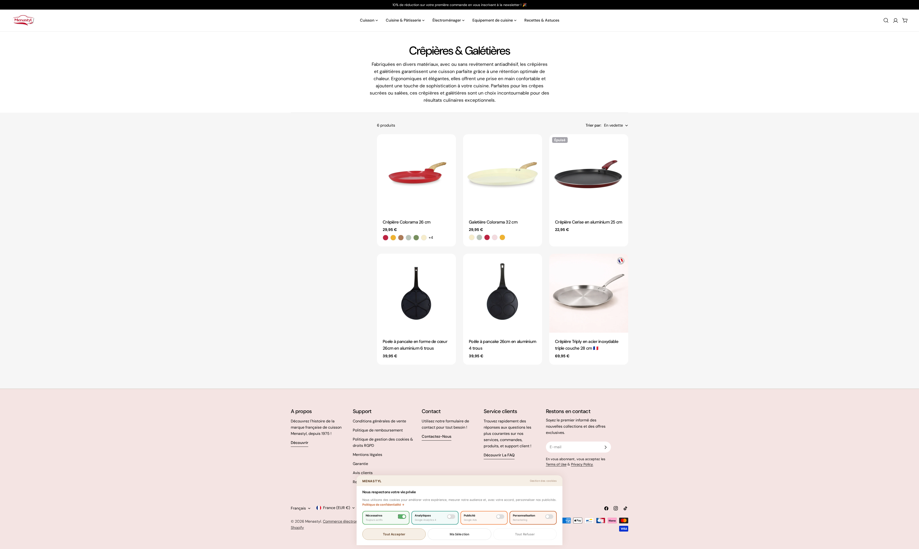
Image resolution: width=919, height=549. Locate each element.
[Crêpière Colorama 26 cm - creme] (424, 238)
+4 (431, 237)
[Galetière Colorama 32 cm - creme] (472, 237)
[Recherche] (886, 20)
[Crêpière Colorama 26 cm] (416, 173)
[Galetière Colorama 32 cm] (502, 173)
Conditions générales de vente (379, 421)
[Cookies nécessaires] (402, 516)
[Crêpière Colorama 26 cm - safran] (393, 238)
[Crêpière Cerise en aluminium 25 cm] (588, 173)
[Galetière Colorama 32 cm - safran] (502, 237)
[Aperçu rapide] (449, 145)
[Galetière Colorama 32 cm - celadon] (479, 237)
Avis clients (363, 472)
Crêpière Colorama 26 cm (407, 222)
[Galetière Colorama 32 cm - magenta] (487, 237)
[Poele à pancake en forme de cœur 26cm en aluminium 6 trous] (416, 293)
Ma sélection (460, 534)
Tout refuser (525, 534)
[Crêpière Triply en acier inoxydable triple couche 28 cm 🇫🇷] (588, 293)
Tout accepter (394, 534)
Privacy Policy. (582, 464)
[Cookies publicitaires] (500, 516)
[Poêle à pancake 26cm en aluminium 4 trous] (502, 293)
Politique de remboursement (378, 430)
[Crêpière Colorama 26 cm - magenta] (385, 238)
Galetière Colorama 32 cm (493, 222)
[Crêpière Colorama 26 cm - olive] (416, 238)
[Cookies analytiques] (451, 516)
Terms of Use (556, 464)
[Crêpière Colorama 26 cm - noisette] (401, 238)
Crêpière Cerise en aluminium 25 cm (588, 222)
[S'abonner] (605, 447)
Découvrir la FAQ (499, 455)
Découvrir (299, 442)
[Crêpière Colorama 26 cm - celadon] (408, 238)
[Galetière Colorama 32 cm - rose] (495, 237)
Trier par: (593, 125)
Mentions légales (367, 454)
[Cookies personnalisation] (549, 516)
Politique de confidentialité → (383, 504)
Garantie (360, 463)
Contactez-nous (436, 436)
